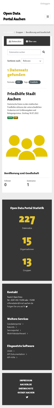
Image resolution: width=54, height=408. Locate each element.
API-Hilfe (11, 357)
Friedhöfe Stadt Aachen (21, 96)
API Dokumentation (16, 354)
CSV (15, 117)
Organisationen (27, 249)
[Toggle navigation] (48, 17)
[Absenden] (44, 52)
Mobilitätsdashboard (16, 333)
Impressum (26, 380)
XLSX (10, 117)
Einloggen (45, 3)
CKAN (10, 351)
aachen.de (26, 384)
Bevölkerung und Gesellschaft (38, 32)
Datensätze (16, 42)
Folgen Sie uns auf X (16, 306)
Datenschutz (26, 388)
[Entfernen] (20, 82)
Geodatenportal (14, 324)
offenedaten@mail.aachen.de (20, 303)
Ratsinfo (11, 327)
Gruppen (19, 32)
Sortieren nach (13, 61)
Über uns (32, 42)
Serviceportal (13, 330)
